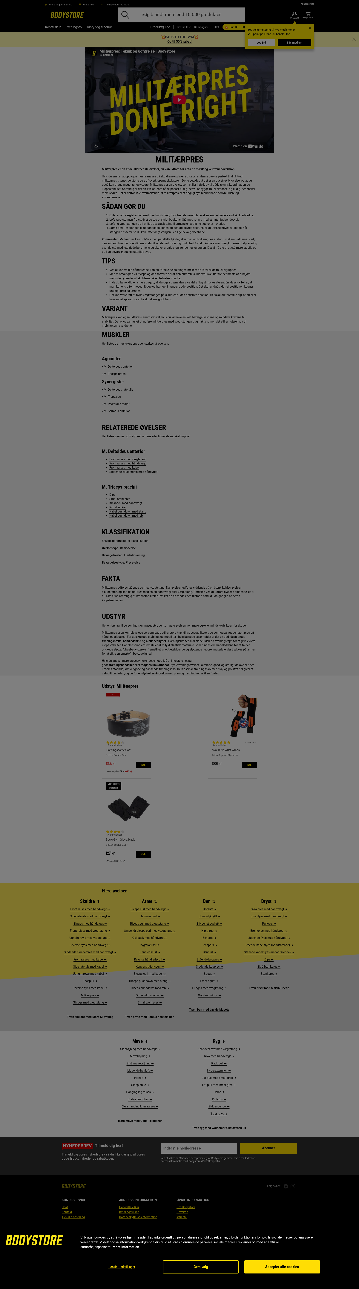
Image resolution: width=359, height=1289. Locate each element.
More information (126, 1247)
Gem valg (201, 1267)
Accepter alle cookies (282, 1267)
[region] (179, 1254)
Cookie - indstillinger (121, 1267)
